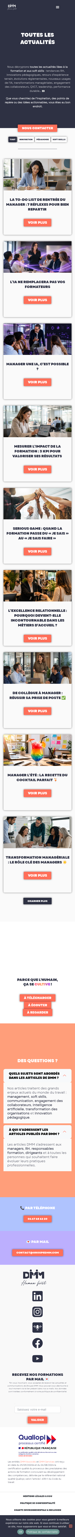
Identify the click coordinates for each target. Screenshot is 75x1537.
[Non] (70, 1526)
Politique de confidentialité (37, 1503)
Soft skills (59, 139)
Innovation (26, 139)
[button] (57, 7)
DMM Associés (28, 1461)
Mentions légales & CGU (37, 1496)
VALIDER (37, 1420)
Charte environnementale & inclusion (37, 1510)
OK (20, 1531)
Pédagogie (42, 139)
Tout (13, 139)
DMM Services (47, 1461)
